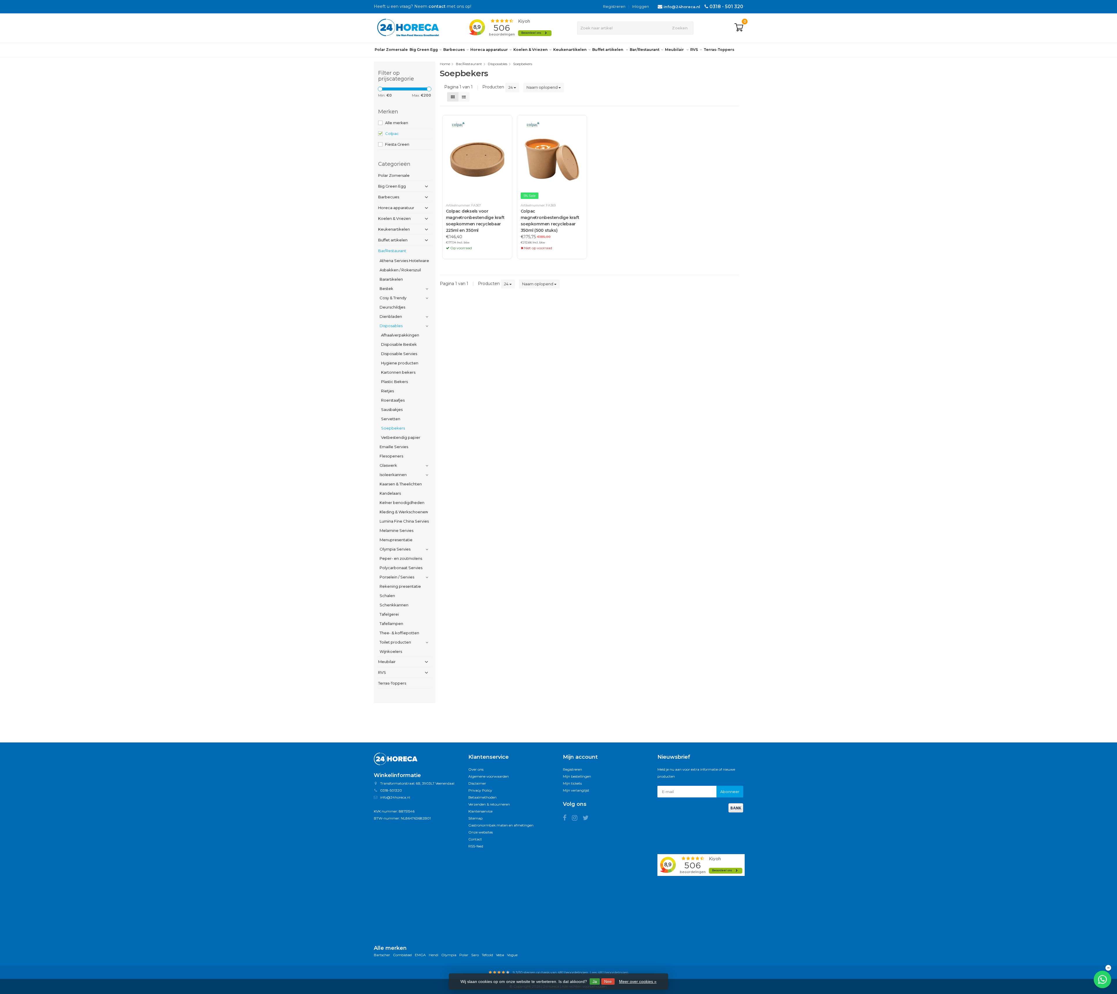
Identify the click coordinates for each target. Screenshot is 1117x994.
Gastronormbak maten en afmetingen (500, 825)
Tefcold (487, 955)
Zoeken (680, 28)
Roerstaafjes (393, 400)
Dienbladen (391, 316)
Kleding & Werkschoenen (404, 512)
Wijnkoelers (391, 651)
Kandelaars (390, 493)
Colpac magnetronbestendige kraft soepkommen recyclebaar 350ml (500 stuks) (550, 221)
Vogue (512, 955)
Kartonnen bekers (398, 372)
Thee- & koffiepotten (399, 632)
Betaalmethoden (482, 797)
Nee (608, 981)
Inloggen (640, 6)
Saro (475, 955)
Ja (595, 981)
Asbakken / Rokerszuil (400, 270)
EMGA (420, 955)
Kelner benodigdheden (402, 502)
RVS (694, 49)
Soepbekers (393, 428)
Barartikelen (391, 279)
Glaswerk (388, 465)
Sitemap (475, 818)
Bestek (386, 288)
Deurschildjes (392, 307)
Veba (500, 955)
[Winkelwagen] (738, 28)
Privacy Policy (480, 790)
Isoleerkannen (393, 474)
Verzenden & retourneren (489, 804)
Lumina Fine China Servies (404, 521)
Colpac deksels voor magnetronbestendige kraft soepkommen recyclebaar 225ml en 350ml (475, 221)
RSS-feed (475, 846)
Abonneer (729, 791)
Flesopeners (391, 456)
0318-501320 (391, 790)
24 (511, 87)
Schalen (387, 595)
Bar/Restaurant (644, 49)
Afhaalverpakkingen (400, 335)
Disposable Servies (399, 353)
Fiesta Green (397, 144)
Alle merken (396, 122)
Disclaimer (477, 783)
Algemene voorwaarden (488, 776)
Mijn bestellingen (577, 776)
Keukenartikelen (570, 49)
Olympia (448, 955)
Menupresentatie (396, 539)
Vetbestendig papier (400, 437)
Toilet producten (395, 642)
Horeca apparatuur (489, 49)
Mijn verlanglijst (576, 790)
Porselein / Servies (397, 577)
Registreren (614, 6)
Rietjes (387, 391)
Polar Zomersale (391, 49)
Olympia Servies (395, 549)
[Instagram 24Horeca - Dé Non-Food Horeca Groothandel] (577, 819)
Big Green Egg (424, 49)
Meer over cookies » (638, 981)
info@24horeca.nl (682, 6)
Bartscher (382, 955)
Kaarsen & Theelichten (401, 484)
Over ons (475, 769)
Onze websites (480, 832)
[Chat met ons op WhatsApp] (1102, 979)
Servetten (390, 418)
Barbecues (454, 49)
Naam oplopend (542, 87)
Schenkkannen (394, 605)
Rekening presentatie (400, 586)
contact (437, 6)
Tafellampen (391, 623)
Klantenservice (480, 811)
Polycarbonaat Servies (401, 567)
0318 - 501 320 (726, 6)
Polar (463, 955)
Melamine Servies (396, 530)
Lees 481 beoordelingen (609, 972)
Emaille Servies (394, 446)
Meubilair (675, 49)
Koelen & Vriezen (530, 49)
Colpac (392, 133)
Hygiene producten (399, 363)
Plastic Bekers (394, 381)
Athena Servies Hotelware (404, 260)
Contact (475, 839)
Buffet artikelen (608, 49)
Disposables (391, 325)
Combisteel (402, 955)
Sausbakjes (392, 409)
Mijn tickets (572, 783)
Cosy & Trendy (393, 297)
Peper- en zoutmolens (401, 558)
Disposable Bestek (399, 344)
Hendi (433, 955)
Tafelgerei (389, 614)
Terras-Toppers (719, 49)
